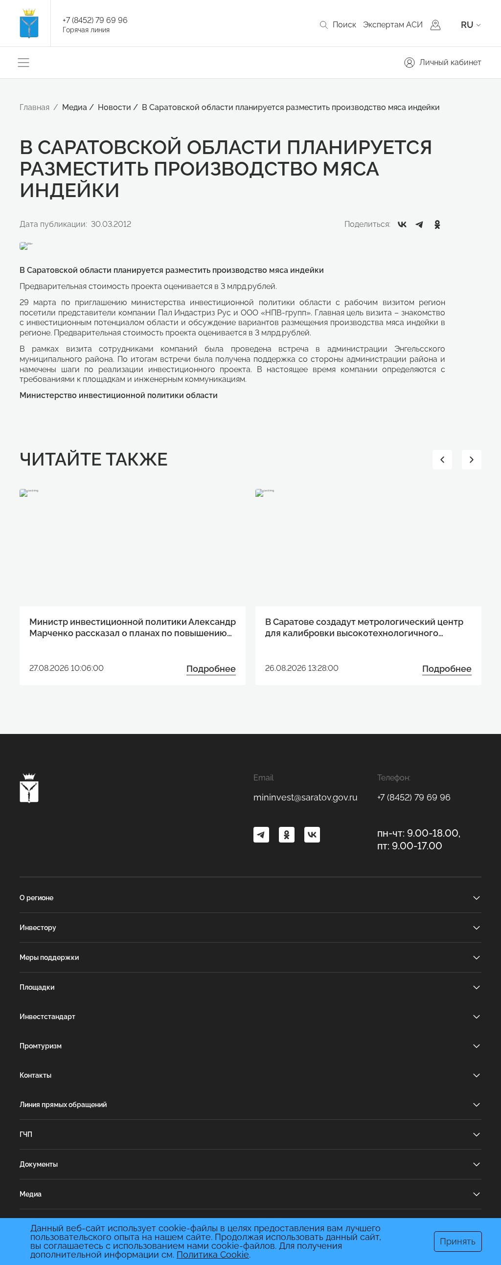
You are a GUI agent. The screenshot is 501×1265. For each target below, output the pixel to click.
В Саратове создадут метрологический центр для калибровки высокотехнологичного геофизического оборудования (364, 628)
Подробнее (211, 669)
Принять (458, 1241)
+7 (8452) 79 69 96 (95, 20)
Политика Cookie (213, 1254)
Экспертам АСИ (393, 24)
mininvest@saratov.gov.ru (305, 797)
